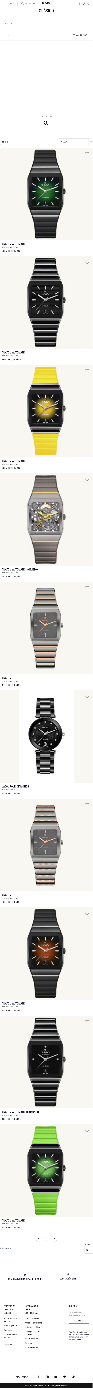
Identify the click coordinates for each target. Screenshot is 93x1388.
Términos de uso (32, 1318)
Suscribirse (79, 1321)
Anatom (7, 678)
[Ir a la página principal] (47, 3)
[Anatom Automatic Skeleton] (46, 519)
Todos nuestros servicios (10, 1320)
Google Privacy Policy (79, 1335)
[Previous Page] (38, 1239)
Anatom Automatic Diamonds (20, 1112)
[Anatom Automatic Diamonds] (46, 1062)
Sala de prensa (31, 1347)
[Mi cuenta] (84, 4)
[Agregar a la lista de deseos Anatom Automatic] (87, 153)
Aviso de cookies (32, 1327)
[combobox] (7, 35)
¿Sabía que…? (10, 1325)
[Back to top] (46, 122)
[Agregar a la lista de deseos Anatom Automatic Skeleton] (87, 479)
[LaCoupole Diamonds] (46, 736)
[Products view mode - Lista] (3, 142)
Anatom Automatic (14, 244)
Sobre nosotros (31, 1338)
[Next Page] (54, 1239)
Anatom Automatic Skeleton (20, 569)
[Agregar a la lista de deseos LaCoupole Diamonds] (87, 696)
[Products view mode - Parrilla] (6, 142)
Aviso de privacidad (33, 1322)
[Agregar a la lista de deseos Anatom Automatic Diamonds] (87, 1021)
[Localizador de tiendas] (80, 4)
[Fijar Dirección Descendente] (91, 142)
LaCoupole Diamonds (15, 786)
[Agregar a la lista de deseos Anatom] (87, 587)
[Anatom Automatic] (46, 194)
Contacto (8, 1330)
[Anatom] (46, 628)
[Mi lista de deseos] (89, 4)
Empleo (28, 1343)
